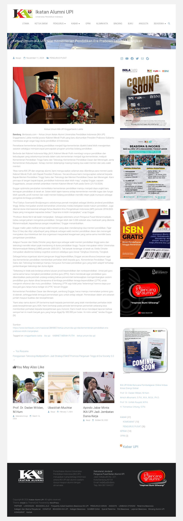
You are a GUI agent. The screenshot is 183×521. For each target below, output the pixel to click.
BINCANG (118, 23)
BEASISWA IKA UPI (60, 509)
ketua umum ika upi (86, 335)
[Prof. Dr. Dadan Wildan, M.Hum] (28, 373)
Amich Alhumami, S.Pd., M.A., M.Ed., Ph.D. (139, 397)
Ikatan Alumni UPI (54, 12)
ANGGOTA (143, 23)
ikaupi (18, 58)
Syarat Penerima (108, 509)
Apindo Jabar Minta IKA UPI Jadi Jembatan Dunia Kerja (98, 412)
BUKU (130, 23)
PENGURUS (58, 23)
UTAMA (25, 23)
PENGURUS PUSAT (58, 58)
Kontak (29, 512)
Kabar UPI (130, 447)
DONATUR (47, 509)
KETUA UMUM (41, 23)
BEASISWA (159, 23)
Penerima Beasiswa (145, 506)
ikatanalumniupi (22, 416)
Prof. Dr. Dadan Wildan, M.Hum (134, 393)
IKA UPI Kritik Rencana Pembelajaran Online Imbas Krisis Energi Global (144, 387)
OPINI (87, 23)
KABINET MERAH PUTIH (64, 335)
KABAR (74, 23)
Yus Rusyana (20, 351)
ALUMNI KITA (102, 23)
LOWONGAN (29, 506)
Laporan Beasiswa (139, 509)
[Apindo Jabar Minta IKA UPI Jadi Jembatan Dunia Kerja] (98, 373)
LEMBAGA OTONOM (127, 506)
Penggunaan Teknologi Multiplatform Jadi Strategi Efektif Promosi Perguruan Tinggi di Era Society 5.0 (63, 358)
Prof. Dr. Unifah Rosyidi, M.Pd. (134, 402)
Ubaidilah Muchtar (60, 407)
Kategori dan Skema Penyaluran (27, 509)
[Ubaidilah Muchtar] (63, 373)
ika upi (47, 335)
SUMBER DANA (93, 509)
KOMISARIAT (129, 422)
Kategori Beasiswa (77, 509)
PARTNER (18, 506)
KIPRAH (123, 431)
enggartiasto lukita (33, 335)
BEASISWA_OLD (42, 506)
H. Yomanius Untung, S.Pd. (133, 407)
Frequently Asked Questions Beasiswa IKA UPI (69, 506)
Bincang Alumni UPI (156, 509)
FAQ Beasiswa (123, 509)
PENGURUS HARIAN (98, 506)
